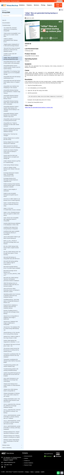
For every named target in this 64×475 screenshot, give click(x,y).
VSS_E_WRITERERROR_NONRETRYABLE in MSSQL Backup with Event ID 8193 (12, 422)
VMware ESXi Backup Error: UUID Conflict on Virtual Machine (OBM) (12, 385)
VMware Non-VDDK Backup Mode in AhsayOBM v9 (11, 390)
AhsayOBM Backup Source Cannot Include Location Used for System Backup (12, 67)
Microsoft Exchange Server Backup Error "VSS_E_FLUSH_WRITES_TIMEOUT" (12, 273)
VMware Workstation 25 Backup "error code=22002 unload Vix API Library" (12, 395)
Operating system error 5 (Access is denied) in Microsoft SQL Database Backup (12, 295)
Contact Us (27, 460)
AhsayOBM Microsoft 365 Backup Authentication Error (12, 77)
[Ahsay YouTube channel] (2, 467)
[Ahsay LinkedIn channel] (4, 467)
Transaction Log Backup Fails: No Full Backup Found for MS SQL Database (12, 355)
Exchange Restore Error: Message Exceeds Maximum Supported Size (11, 180)
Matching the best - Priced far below (10, 1)
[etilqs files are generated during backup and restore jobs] (44, 30)
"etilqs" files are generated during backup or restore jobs (39, 107)
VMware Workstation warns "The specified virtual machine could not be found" (12, 400)
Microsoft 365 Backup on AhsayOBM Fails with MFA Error (12, 258)
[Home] (9, 5)
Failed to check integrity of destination (10, 190)
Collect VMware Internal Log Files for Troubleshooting (12, 161)
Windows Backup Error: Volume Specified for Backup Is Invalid (11, 432)
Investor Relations (28, 462)
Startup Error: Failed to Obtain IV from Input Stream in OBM (12, 337)
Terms (32, 471)
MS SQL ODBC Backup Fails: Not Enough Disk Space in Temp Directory (12, 253)
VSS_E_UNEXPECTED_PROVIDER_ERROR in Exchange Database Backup (12, 406)
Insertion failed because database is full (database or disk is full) (12, 224)
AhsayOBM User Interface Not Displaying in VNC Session (11, 87)
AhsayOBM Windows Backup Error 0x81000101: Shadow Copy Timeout (12, 92)
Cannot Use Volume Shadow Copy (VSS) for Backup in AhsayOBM (11, 151)
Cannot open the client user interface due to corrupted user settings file (11, 157)
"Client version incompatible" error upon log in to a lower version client (12, 35)
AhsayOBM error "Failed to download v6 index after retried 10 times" (11, 124)
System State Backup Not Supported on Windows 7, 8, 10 (11, 341)
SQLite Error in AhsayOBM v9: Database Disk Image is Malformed (11, 317)
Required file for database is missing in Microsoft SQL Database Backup (11, 306)
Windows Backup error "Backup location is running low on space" (12, 436)
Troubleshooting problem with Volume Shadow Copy (11, 365)
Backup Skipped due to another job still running (11, 138)
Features (29, 5)
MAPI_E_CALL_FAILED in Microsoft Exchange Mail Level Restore (11, 242)
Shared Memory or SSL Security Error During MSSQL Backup (12, 333)
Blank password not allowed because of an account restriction (12, 146)
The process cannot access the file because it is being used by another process (11, 350)
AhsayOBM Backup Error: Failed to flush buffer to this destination (12, 62)
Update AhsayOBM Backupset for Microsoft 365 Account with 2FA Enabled (12, 374)
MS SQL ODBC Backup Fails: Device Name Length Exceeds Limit (11, 248)
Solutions (22, 5)
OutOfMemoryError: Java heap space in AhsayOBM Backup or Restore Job (11, 301)
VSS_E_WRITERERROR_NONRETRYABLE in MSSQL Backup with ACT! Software (12, 417)
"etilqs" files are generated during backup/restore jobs (11, 58)
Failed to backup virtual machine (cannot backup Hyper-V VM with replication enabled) (12, 185)
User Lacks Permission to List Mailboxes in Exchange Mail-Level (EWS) (11, 380)
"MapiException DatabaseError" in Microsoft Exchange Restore (11, 45)
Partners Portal (28, 465)
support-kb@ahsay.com (9, 462)
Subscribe (60, 1)
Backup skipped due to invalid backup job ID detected (11, 142)
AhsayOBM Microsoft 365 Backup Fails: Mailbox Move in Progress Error (12, 82)
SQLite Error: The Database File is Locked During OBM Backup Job (12, 328)
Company (25, 453)
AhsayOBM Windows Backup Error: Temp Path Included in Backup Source (11, 97)
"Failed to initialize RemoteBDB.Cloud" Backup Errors (11, 40)
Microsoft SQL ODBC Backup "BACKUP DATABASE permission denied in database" (11, 279)
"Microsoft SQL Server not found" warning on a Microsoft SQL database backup (12, 50)
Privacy (27, 471)
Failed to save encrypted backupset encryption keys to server (11, 195)
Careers (26, 458)
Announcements (28, 456)
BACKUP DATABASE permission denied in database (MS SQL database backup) (12, 130)
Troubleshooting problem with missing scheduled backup (11, 369)
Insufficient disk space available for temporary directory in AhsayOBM (11, 233)
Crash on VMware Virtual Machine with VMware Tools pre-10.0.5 (12, 169)
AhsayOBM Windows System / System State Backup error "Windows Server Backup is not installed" (11, 109)
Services (36, 5)
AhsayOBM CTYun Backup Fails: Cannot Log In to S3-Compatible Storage (12, 73)
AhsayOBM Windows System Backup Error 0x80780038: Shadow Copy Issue (11, 115)
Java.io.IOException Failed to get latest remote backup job (12, 237)
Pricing (43, 5)
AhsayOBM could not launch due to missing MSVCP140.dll (12, 119)
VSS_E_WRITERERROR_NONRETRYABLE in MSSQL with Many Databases (12, 428)
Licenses (37, 471)
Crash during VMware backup (11, 165)
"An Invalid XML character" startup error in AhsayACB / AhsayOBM (10, 29)
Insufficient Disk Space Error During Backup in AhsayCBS (11, 228)
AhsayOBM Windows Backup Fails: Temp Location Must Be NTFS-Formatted (11, 102)
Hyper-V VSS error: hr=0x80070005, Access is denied (12, 209)
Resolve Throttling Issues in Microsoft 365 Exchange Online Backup (11, 312)
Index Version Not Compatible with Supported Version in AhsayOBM (11, 219)
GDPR (42, 471)
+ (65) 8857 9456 (7, 464)
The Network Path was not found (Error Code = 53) (12, 345)
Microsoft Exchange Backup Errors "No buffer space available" (12, 267)
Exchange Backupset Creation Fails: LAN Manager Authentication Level (11, 174)
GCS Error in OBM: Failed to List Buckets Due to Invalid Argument (12, 199)
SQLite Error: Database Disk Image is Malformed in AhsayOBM (11, 323)
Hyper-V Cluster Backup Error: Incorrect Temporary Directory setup (11, 204)
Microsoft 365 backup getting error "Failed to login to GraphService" (11, 263)
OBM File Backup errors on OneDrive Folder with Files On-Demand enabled (11, 285)
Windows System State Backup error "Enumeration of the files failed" (11, 441)
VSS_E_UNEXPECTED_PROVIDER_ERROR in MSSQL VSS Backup (12, 411)
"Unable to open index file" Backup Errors (10, 54)
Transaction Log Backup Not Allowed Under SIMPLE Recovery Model (12, 361)
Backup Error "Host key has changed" (10, 134)
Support (49, 5)
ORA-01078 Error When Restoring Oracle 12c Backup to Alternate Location (11, 290)
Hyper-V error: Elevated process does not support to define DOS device (12, 214)
